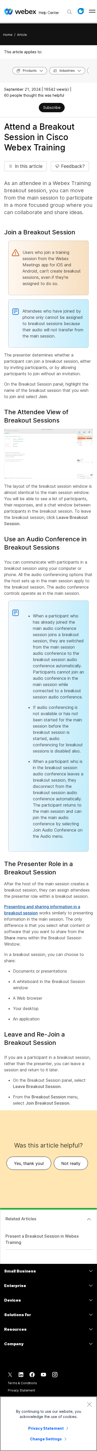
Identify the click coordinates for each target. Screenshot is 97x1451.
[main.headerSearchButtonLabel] (69, 10)
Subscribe (52, 107)
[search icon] (69, 12)
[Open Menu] (92, 11)
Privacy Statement (21, 1390)
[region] (48, 1423)
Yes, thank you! (29, 1163)
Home (7, 35)
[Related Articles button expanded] (89, 1219)
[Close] (89, 1404)
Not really (70, 1163)
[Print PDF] (34, 108)
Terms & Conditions (22, 1383)
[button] (80, 11)
